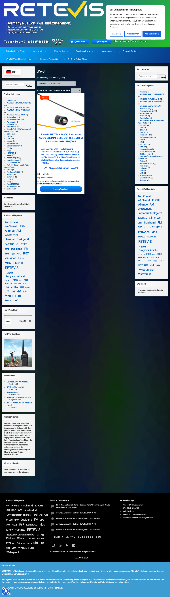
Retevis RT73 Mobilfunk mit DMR (19, 398)
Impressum (106, 51)
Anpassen (116, 34)
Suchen (29, 86)
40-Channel (10, 226)
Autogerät (10, 124)
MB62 (8, 262)
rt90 (16, 287)
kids (21, 258)
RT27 (15, 284)
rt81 (12, 287)
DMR (8, 139)
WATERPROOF (12, 186)
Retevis (9, 174)
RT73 (7, 287)
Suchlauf (27, 287)
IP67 (26, 253)
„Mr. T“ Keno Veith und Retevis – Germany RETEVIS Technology (79, 505)
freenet (9, 141)
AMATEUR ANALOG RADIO (16, 108)
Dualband (16, 248)
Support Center (130, 51)
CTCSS (24, 244)
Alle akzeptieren (152, 34)
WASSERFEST (12, 184)
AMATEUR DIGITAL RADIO (16, 115)
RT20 (26, 280)
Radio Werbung (12, 392)
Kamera (10, 155)
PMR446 (18, 262)
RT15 (20, 280)
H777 (13, 254)
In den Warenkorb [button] (61, 189)
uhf (7, 291)
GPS (8, 148)
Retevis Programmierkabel (15, 275)
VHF (8, 182)
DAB (8, 136)
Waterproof (11, 300)
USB (13, 291)
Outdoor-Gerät (12, 163)
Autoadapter (11, 122)
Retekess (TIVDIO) (13, 172)
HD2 (19, 253)
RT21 (7, 284)
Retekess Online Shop (49, 59)
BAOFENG (9, 244)
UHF (8, 179)
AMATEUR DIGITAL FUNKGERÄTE (18, 110)
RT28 (19, 284)
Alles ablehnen (133, 34)
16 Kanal (14, 222)
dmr (7, 248)
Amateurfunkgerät (13, 120)
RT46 (24, 284)
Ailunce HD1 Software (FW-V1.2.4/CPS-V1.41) (79, 513)
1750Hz (23, 226)
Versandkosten (47, 178)
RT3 (9, 280)
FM (26, 249)
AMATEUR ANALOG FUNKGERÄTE (19, 103)
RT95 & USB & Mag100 (15, 387)
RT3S (15, 280)
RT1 (6, 280)
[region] (135, 22)
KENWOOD (10, 258)
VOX (25, 291)
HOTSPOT (10, 153)
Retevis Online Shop (15, 51)
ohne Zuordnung (13, 160)
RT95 (22, 287)
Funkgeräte (59, 51)
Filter (8, 322)
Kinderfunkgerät (13, 158)
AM (18, 230)
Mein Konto (38, 51)
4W (6, 222)
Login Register (101, 42)
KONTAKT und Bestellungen (18, 59)
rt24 (11, 284)
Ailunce (9, 100)
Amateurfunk (11, 117)
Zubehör (10, 189)
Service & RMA (83, 51)
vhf (19, 291)
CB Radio (10, 134)
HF (8, 151)
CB (17, 244)
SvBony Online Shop (77, 59)
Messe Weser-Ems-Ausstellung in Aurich (138, 518)
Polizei (9, 170)
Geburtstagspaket (13, 146)
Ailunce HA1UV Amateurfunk (17, 382)
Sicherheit (10, 177)
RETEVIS (11, 268)
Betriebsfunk (11, 127)
